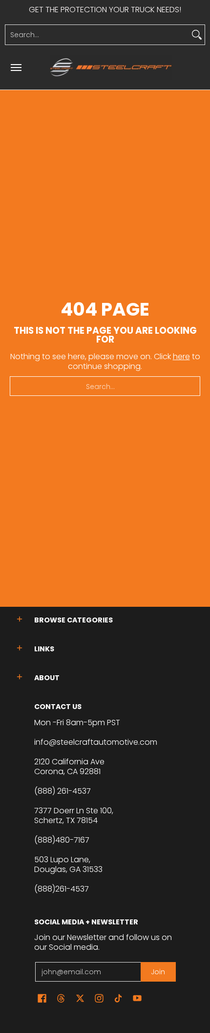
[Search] (197, 35)
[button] (19, 619)
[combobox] (97, 35)
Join (158, 972)
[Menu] (15, 67)
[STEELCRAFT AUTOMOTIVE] (111, 67)
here (181, 356)
